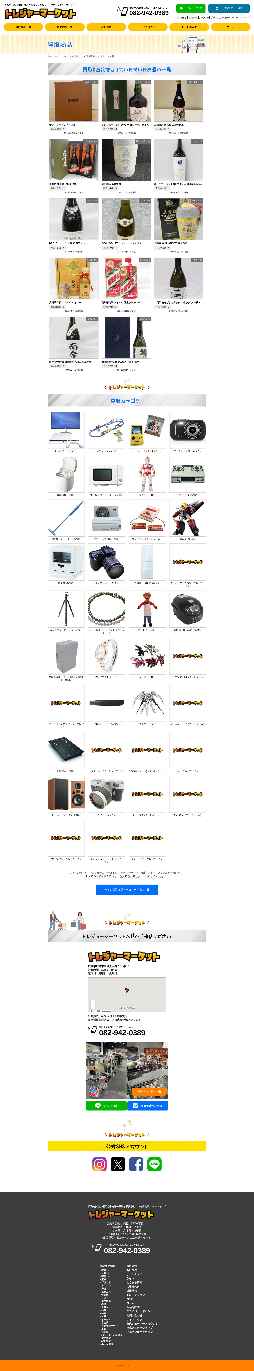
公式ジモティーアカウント (142, 1323)
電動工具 (106, 1291)
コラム (231, 27)
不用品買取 (107, 1344)
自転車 (104, 1332)
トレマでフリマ (135, 1294)
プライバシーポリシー (222, 17)
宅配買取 (106, 27)
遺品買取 (106, 1338)
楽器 (103, 1279)
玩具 (103, 1273)
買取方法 (131, 1266)
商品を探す (133, 1307)
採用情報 (193, 17)
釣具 (103, 1310)
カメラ (104, 1285)
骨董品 (104, 1307)
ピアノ (104, 1298)
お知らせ (204, 17)
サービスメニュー (147, 27)
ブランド (106, 1282)
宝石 (103, 1328)
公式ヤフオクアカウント (141, 1331)
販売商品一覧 (65, 27)
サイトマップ (242, 17)
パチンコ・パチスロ (112, 1335)
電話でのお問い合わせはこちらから (122, 1031)
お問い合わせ (134, 1315)
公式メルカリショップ (139, 1327)
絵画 (103, 1313)
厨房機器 (106, 1301)
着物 (103, 1304)
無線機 (104, 1295)
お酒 (103, 1316)
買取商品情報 (108, 1266)
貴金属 (104, 1322)
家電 (103, 1270)
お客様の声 (133, 1286)
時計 (103, 1276)
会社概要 (182, 17)
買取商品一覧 (23, 27)
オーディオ (107, 1319)
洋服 (103, 1288)
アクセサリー (108, 1325)
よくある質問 (189, 27)
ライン (130, 1278)
